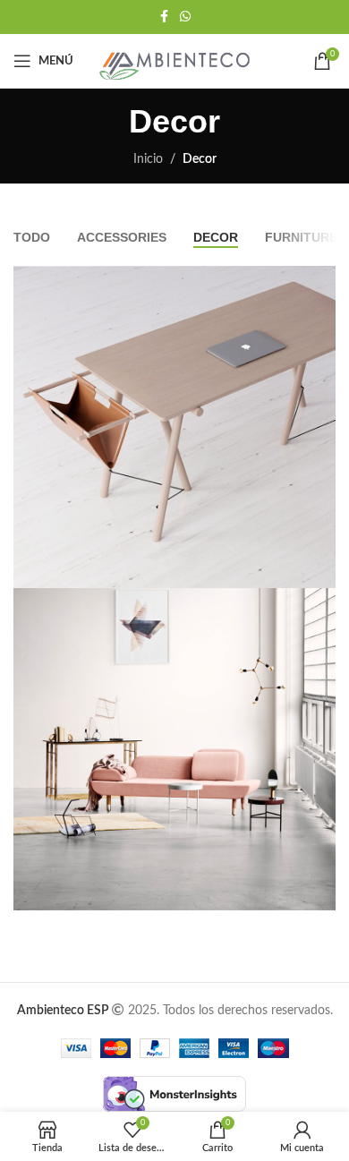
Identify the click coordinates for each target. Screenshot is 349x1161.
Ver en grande (320, 281)
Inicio (148, 159)
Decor (200, 159)
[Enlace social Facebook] (163, 17)
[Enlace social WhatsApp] (185, 17)
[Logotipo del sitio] (174, 61)
